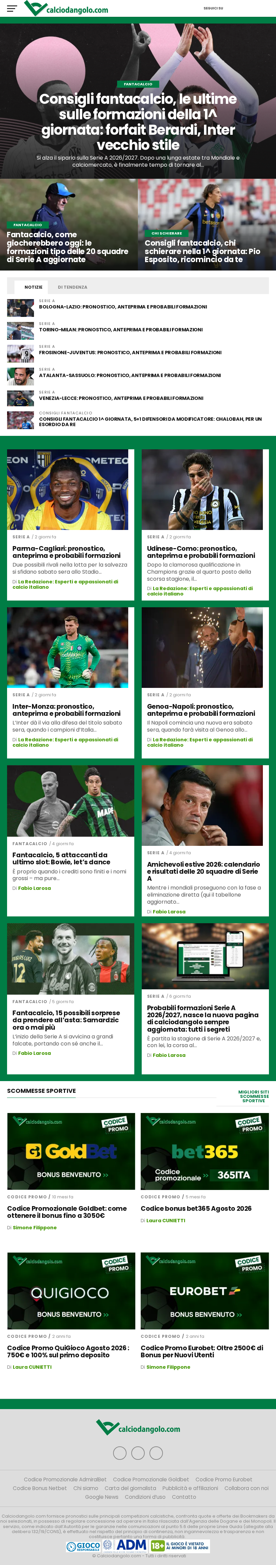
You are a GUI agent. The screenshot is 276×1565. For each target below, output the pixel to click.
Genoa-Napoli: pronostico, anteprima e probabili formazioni (201, 710)
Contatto (184, 1496)
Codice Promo (27, 1197)
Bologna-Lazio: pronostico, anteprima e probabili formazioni (123, 306)
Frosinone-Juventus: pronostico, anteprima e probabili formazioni (130, 352)
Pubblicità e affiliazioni (190, 1488)
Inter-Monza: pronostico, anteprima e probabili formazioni (66, 710)
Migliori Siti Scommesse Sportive (253, 1096)
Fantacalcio (29, 844)
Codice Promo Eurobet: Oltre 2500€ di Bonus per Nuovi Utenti (202, 1352)
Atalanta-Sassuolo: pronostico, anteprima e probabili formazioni (130, 375)
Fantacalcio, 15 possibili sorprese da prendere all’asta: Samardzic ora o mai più (66, 1020)
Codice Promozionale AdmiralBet (65, 1479)
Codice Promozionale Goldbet (151, 1479)
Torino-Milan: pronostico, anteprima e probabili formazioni (120, 329)
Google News (101, 1496)
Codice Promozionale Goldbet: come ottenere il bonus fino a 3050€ (67, 1212)
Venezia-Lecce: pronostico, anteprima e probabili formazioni (121, 398)
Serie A (21, 537)
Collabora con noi (247, 1488)
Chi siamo (85, 1488)
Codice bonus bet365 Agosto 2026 (196, 1208)
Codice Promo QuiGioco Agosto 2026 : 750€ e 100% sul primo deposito (68, 1352)
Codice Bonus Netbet (40, 1488)
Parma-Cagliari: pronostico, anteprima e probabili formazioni (66, 552)
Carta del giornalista (130, 1488)
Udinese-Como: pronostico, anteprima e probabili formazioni (201, 552)
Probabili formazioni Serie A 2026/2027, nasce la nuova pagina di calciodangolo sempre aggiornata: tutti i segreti (203, 1018)
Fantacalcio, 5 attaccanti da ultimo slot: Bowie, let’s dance (61, 859)
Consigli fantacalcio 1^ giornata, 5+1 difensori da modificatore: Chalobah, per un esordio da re (150, 422)
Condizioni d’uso (145, 1496)
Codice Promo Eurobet (224, 1479)
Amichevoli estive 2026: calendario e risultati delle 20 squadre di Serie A (203, 871)
